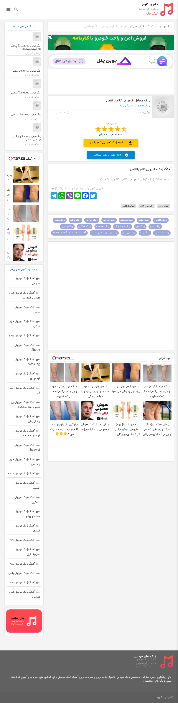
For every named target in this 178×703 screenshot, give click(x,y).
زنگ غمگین (84, 226)
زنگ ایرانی (92, 220)
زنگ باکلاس (128, 206)
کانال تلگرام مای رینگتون (111, 155)
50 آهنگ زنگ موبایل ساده (24, 473)
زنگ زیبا (144, 233)
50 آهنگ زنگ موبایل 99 (25, 540)
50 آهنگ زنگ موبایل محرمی (27, 281)
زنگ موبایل (165, 26)
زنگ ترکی (75, 220)
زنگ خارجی (109, 220)
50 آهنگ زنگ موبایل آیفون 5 (27, 376)
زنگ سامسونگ (122, 226)
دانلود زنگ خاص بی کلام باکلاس (111, 142)
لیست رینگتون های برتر (24, 269)
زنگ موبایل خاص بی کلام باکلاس (128, 101)
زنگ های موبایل (145, 656)
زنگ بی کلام (146, 206)
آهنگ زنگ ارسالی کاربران (139, 26)
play (163, 106)
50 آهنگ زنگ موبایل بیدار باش (27, 419)
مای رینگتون (150, 4)
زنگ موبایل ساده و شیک (104, 233)
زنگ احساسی (162, 233)
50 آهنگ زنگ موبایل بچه (25, 582)
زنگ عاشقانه (102, 226)
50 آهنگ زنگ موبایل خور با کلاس (24, 462)
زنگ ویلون (67, 226)
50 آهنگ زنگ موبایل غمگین (27, 500)
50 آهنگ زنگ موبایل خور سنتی (24, 324)
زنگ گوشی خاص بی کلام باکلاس (101, 26)
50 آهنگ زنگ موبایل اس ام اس (24, 594)
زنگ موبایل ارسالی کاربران (135, 105)
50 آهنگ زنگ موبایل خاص (27, 310)
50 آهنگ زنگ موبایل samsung (27, 362)
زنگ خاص (163, 206)
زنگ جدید (143, 220)
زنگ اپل (140, 226)
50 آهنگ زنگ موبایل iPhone (27, 348)
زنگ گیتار (59, 220)
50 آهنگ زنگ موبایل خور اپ (24, 390)
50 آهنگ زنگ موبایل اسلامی (27, 528)
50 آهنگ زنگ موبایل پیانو (24, 335)
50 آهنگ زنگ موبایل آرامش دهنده (27, 433)
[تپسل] (50, 37)
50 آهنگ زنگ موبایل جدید (27, 485)
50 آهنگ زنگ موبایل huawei (27, 448)
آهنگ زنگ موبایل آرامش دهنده (69, 233)
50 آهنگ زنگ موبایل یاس (24, 573)
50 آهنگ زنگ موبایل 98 (25, 563)
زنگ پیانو (155, 226)
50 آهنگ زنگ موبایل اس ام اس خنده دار (24, 295)
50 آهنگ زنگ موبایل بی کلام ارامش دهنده (25, 405)
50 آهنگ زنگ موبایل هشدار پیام (27, 514)
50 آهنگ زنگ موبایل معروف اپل (27, 552)
